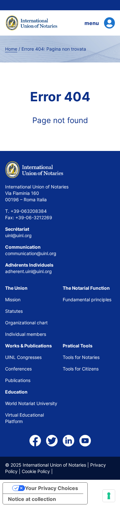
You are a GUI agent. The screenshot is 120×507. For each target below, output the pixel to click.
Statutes (14, 311)
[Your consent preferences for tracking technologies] (109, 496)
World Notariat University (31, 403)
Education (16, 392)
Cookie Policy (36, 471)
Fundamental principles (87, 299)
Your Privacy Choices (51, 488)
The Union (16, 288)
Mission (12, 299)
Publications (17, 380)
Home (11, 49)
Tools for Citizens (81, 368)
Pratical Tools (77, 345)
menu (91, 23)
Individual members (25, 334)
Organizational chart (26, 322)
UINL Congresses (23, 357)
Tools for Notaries (81, 357)
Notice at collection (32, 499)
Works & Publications (28, 345)
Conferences (18, 368)
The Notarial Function (86, 288)
